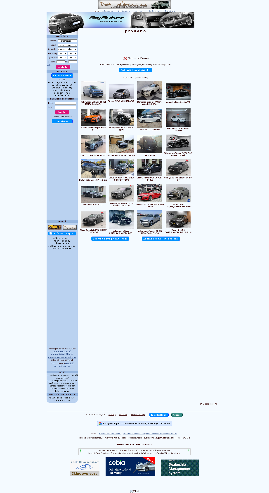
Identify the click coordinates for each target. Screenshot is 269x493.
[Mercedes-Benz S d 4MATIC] (178, 100)
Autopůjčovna (107, 11)
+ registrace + (62, 121)
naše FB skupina (63, 233)
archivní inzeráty (62, 88)
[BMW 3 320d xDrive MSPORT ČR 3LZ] (150, 176)
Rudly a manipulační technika (110, 433)
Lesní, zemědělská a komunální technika (161, 433)
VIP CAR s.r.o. (62, 400)
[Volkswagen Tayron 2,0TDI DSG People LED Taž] (178, 151)
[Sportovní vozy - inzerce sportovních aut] (54, 229)
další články (62, 391)
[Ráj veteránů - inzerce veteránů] (134, 9)
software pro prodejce (62, 246)
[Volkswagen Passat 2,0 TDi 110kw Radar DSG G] (150, 229)
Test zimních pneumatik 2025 (134, 433)
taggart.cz (160, 438)
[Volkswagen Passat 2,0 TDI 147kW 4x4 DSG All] (121, 201)
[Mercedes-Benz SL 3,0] (93, 202)
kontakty (112, 415)
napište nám (62, 96)
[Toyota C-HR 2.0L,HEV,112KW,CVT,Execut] (178, 202)
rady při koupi (62, 90)
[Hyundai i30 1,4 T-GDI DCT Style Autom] (150, 202)
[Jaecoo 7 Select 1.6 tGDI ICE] (93, 153)
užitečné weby (62, 238)
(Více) (49, 65)
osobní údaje (127, 450)
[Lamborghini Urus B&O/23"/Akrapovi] (121, 125)
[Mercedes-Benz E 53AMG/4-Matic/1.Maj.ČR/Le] (150, 100)
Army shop (139, 11)
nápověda (123, 415)
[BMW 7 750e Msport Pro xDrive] (93, 178)
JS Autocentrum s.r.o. (62, 398)
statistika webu (62, 249)
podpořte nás (62, 93)
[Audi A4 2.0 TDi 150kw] (150, 127)
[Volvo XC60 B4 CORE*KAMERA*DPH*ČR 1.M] (178, 228)
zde (178, 453)
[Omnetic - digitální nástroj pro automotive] (180, 475)
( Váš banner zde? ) (208, 404)
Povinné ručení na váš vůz (62, 357)
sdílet (178, 415)
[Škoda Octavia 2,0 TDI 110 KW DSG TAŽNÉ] (93, 228)
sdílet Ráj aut (160, 415)
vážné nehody (62, 241)
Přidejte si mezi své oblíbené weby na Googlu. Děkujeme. (136, 423)
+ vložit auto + (62, 75)
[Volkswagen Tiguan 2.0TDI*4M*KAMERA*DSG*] (121, 229)
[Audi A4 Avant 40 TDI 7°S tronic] (121, 153)
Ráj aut (62, 80)
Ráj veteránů (170, 11)
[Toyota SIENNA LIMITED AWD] (121, 99)
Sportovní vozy (154, 11)
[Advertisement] (208, 58)
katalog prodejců (62, 85)
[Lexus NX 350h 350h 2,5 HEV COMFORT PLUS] (121, 176)
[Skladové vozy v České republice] (84, 475)
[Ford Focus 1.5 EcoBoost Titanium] (178, 126)
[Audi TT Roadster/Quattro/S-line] (93, 125)
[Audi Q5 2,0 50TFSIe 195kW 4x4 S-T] (178, 176)
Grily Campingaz (124, 11)
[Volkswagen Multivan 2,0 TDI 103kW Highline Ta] (93, 100)
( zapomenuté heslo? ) (62, 117)
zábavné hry (62, 243)
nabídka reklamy (138, 415)
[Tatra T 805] (150, 153)
